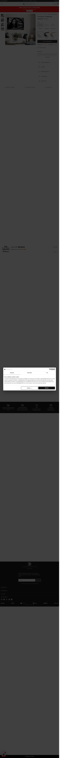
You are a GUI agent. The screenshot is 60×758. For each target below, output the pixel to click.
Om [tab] (47, 372)
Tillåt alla (46, 388)
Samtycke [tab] (12, 372)
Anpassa (29, 388)
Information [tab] (29, 372)
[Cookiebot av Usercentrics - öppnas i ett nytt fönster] (50, 369)
